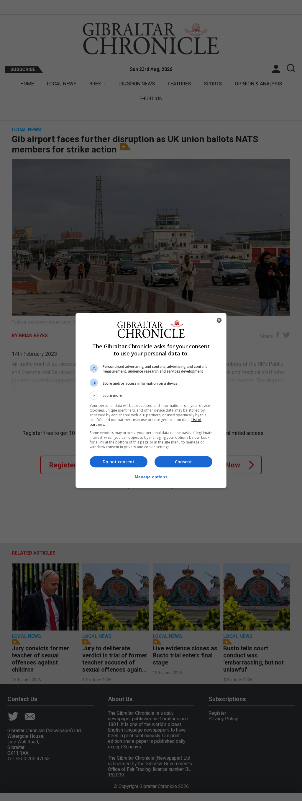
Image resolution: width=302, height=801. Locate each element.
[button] (151, 395)
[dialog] (151, 400)
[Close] (219, 320)
